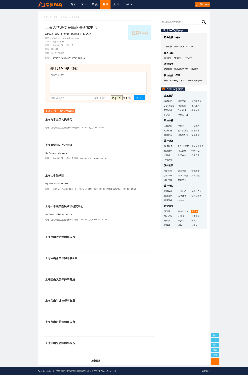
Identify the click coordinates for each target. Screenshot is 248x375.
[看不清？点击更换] (117, 97)
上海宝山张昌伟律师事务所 (61, 258)
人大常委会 (169, 106)
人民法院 (168, 126)
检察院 (181, 126)
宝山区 (61, 41)
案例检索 (168, 171)
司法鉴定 (182, 151)
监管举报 (182, 110)
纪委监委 (182, 106)
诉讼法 (167, 220)
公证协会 (182, 155)
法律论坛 (182, 191)
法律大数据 (183, 175)
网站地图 (206, 371)
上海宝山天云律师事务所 (60, 279)
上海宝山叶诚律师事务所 (60, 300)
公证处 (167, 155)
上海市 (55, 41)
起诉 (215, 335)
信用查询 (168, 180)
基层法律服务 (197, 146)
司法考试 (195, 135)
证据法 (181, 216)
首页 (56, 17)
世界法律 (168, 200)
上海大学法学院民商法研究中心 (64, 206)
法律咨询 (204, 4)
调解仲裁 (195, 151)
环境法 (194, 220)
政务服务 (168, 146)
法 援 (95, 4)
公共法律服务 (184, 146)
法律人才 (66, 58)
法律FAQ (94, 371)
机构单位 (195, 110)
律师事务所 (183, 135)
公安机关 (195, 126)
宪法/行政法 (183, 211)
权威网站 (168, 101)
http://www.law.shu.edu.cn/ (57, 183)
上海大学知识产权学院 (58, 144)
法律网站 (65, 17)
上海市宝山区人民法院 (58, 119)
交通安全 (195, 155)
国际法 (181, 225)
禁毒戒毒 (195, 130)
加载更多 (96, 360)
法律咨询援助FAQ (52, 4)
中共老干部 (183, 115)
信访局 (167, 115)
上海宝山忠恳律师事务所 (60, 343)
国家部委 (182, 101)
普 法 (84, 4)
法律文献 (195, 175)
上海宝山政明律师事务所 (60, 236)
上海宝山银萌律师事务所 (60, 321)
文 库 (116, 4)
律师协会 (168, 135)
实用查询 (168, 175)
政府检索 (182, 171)
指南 (215, 350)
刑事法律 (195, 216)
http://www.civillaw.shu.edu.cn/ (65, 38)
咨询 (215, 355)
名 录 (105, 4)
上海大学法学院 (54, 175)
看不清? (127, 98)
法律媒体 (168, 191)
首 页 (73, 4)
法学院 (56, 58)
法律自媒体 (196, 196)
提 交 (139, 97)
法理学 (167, 225)
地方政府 (195, 106)
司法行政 (168, 110)
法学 (74, 58)
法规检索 (195, 171)
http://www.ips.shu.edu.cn (56, 153)
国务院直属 (196, 101)
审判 (215, 345)
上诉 (215, 340)
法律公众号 (196, 191)
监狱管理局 (183, 130)
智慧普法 (182, 180)
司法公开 (168, 130)
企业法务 (168, 160)
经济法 (181, 220)
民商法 (81, 58)
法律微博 (182, 196)
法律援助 (168, 151)
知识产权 (168, 216)
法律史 (181, 200)
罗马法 (194, 225)
